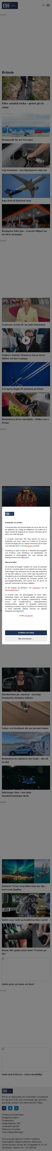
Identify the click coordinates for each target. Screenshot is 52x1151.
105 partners (28, 616)
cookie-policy (36, 588)
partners (30, 546)
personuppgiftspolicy (12, 590)
